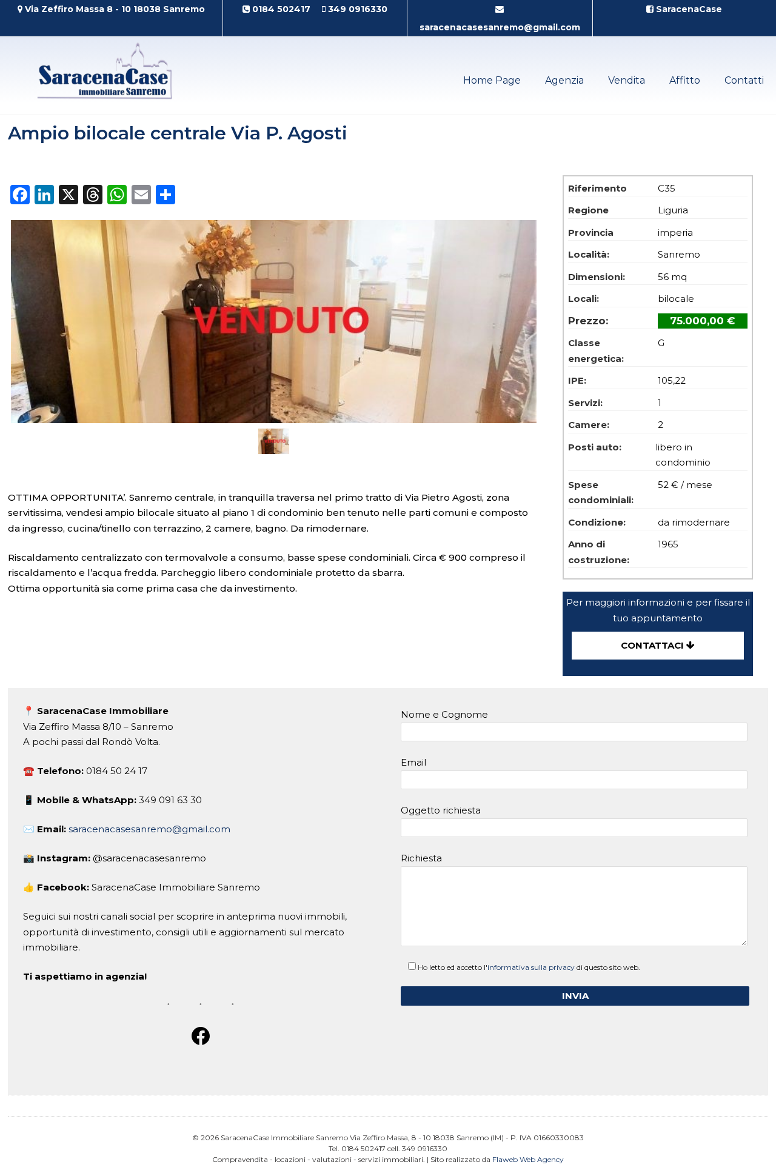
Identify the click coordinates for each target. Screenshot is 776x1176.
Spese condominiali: (601, 492)
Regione (588, 210)
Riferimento (597, 188)
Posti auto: (594, 447)
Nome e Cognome (444, 714)
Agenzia (564, 80)
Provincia (591, 232)
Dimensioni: (596, 276)
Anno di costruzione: (598, 552)
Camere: (588, 424)
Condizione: (597, 522)
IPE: (577, 380)
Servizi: (585, 403)
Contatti (744, 80)
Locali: (583, 298)
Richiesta (421, 858)
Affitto (684, 80)
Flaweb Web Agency (528, 1159)
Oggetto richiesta (441, 810)
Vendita (626, 80)
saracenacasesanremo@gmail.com (149, 829)
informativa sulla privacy (531, 967)
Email (413, 762)
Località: (588, 254)
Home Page (492, 80)
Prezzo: (588, 321)
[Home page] (110, 106)
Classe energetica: (596, 350)
